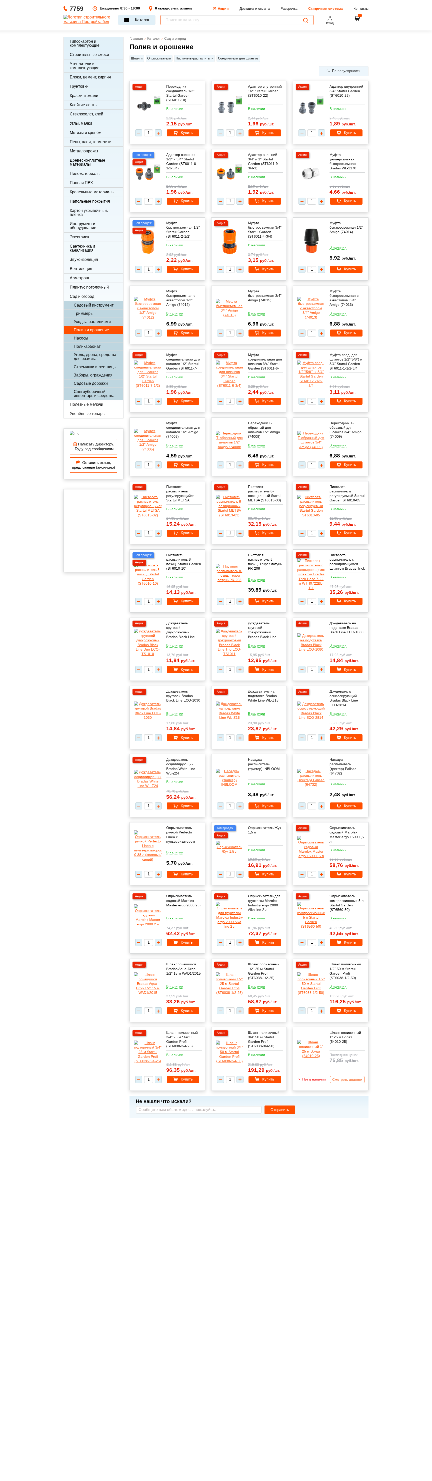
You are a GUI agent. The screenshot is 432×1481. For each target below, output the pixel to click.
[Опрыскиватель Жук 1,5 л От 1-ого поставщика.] (229, 847)
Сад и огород (82, 296)
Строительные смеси (89, 54)
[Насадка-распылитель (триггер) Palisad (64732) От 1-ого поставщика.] (311, 778)
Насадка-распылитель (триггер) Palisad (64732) (343, 766)
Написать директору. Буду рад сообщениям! (93, 446)
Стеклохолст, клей (86, 114)
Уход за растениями (92, 322)
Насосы (81, 338)
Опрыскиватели (159, 58)
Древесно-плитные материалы (87, 162)
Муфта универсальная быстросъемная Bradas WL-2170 (343, 161)
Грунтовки (79, 86)
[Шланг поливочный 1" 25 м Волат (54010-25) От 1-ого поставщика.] (311, 1049)
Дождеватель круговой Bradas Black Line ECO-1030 (183, 695)
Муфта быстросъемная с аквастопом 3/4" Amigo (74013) (344, 298)
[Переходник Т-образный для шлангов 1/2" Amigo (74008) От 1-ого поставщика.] (229, 440)
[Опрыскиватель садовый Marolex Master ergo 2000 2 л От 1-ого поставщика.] (148, 915)
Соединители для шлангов (238, 58)
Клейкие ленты (84, 105)
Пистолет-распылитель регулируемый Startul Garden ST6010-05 (347, 493)
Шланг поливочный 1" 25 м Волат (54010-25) (345, 1037)
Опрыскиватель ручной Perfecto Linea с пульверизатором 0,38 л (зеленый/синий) (180, 834)
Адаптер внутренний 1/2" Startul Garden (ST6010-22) (265, 90)
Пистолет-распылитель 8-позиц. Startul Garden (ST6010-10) (183, 562)
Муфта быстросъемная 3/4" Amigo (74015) (265, 295)
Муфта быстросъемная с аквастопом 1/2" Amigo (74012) (180, 298)
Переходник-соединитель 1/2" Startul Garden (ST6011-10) (180, 93)
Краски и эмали (84, 95)
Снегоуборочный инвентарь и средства (94, 393)
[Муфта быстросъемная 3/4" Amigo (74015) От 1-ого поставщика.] (229, 308)
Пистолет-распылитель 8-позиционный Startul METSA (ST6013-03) (264, 493)
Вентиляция (81, 269)
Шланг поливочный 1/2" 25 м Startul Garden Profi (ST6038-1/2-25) (264, 971)
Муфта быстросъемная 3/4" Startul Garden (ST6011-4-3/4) (265, 230)
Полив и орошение (91, 330)
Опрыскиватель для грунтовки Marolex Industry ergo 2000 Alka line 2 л (264, 903)
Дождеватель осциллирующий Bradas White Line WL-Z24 (180, 766)
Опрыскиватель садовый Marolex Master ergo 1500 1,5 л (347, 834)
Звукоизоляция (84, 259)
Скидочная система (325, 8)
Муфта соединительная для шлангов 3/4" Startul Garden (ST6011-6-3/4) (265, 361)
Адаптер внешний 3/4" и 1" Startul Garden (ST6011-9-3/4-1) (263, 161)
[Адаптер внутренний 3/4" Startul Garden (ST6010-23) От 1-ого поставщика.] (311, 106)
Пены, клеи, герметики (91, 142)
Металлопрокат (84, 151)
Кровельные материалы (92, 192)
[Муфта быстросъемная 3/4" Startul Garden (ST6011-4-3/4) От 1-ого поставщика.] (229, 242)
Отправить (279, 1110)
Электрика (79, 237)
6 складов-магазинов (173, 8)
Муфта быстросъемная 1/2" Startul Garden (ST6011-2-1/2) (183, 230)
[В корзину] (357, 18)
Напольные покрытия (90, 201)
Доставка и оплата (255, 8)
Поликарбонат (87, 346)
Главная (136, 38)
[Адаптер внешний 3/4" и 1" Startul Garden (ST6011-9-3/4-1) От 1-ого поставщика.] (229, 174)
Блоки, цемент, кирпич (90, 77)
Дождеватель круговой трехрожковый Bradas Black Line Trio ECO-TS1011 (262, 630)
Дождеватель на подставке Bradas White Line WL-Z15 (263, 695)
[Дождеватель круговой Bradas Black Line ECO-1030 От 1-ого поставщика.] (148, 711)
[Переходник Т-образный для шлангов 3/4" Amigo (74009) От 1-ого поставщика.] (311, 440)
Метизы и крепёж (86, 132)
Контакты (361, 8)
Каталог (142, 20)
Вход (330, 23)
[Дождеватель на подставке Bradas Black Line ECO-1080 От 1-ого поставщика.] (311, 642)
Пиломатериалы (85, 173)
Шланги (136, 58)
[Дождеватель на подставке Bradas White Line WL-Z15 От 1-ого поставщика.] (229, 711)
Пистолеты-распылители (194, 58)
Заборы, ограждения (93, 375)
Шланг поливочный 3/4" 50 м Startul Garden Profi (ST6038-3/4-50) (264, 1039)
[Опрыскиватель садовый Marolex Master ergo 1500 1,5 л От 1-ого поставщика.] (311, 847)
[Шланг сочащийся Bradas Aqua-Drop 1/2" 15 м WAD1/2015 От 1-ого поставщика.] (148, 983)
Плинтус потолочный (89, 287)
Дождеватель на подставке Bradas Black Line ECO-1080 (347, 627)
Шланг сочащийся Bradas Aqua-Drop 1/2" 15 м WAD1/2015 (183, 968)
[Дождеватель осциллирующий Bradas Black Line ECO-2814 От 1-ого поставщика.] (311, 711)
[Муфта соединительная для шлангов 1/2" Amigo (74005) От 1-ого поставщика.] (148, 440)
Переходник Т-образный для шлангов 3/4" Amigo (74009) (346, 430)
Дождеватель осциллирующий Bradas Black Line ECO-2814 (344, 698)
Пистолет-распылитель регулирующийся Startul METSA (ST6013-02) (180, 493)
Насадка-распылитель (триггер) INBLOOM (264, 763)
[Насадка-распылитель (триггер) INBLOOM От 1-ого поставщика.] (229, 778)
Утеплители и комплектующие (85, 66)
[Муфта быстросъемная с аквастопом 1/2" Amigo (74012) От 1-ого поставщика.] (148, 308)
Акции (223, 8)
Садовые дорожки (91, 383)
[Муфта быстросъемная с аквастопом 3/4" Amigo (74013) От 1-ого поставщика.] (311, 308)
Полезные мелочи (86, 404)
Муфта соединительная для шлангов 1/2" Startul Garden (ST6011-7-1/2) (183, 361)
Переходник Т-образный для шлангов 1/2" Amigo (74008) (264, 430)
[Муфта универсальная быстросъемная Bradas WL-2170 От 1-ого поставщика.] (311, 174)
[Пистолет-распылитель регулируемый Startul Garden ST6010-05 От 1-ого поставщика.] (311, 506)
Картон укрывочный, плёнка (89, 212)
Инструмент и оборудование (83, 226)
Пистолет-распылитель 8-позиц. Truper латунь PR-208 (265, 562)
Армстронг (80, 278)
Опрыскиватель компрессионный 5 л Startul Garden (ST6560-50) (347, 903)
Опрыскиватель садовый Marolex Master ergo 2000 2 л (183, 900)
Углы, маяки (81, 123)
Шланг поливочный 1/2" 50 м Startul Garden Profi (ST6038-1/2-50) (345, 971)
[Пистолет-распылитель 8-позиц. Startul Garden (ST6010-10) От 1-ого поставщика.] (148, 574)
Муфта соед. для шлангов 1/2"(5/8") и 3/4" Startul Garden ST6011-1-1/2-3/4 (346, 361)
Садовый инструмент (94, 305)
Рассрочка (289, 8)
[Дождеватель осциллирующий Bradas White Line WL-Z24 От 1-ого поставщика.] (148, 779)
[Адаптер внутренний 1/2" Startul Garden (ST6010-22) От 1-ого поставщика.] (229, 106)
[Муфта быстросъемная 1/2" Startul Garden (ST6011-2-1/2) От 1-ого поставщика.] (148, 242)
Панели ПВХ (81, 183)
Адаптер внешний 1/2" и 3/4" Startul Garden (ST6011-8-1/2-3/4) (181, 161)
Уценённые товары (88, 413)
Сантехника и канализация (82, 248)
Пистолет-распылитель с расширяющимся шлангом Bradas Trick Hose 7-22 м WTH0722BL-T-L (347, 562)
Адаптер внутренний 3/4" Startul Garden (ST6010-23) (346, 90)
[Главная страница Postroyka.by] (88, 20)
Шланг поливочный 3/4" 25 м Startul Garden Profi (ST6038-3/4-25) (182, 1039)
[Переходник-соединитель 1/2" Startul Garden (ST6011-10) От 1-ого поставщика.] (148, 106)
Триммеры (84, 313)
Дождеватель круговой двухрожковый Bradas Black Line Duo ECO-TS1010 (180, 630)
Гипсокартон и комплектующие (85, 43)
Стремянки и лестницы (95, 367)
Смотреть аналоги (347, 1080)
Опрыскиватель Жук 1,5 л (264, 830)
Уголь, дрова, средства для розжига (95, 357)
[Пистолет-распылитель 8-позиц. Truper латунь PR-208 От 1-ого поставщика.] (229, 573)
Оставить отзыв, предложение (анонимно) (93, 465)
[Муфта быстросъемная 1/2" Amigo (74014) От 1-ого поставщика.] (311, 241)
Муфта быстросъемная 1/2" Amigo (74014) (346, 227)
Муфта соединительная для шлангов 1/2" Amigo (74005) (183, 430)
